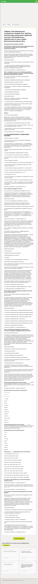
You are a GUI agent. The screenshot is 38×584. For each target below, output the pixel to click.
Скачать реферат (19, 538)
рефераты (8, 24)
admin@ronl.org (22, 580)
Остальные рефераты (15, 24)
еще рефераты (6, 545)
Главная (4, 24)
